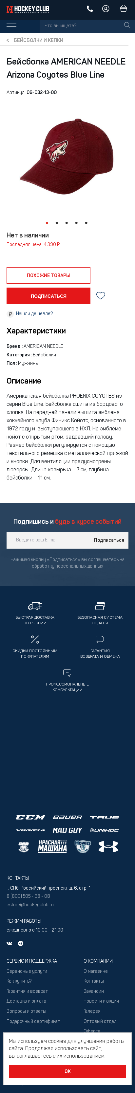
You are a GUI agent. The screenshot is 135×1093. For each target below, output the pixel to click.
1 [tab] (47, 223)
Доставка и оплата (26, 1001)
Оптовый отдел (100, 1021)
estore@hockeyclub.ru (30, 905)
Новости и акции (101, 1001)
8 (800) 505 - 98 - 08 (28, 896)
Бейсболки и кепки (38, 40)
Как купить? (19, 981)
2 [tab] (56, 223)
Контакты (94, 981)
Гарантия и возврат (27, 991)
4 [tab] (76, 223)
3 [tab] (66, 223)
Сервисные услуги (27, 971)
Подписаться (109, 540)
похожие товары (48, 275)
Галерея (92, 1011)
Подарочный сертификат (33, 1021)
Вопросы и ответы (26, 1011)
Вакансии (94, 991)
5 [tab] (86, 223)
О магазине (96, 971)
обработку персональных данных (67, 566)
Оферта (92, 1031)
